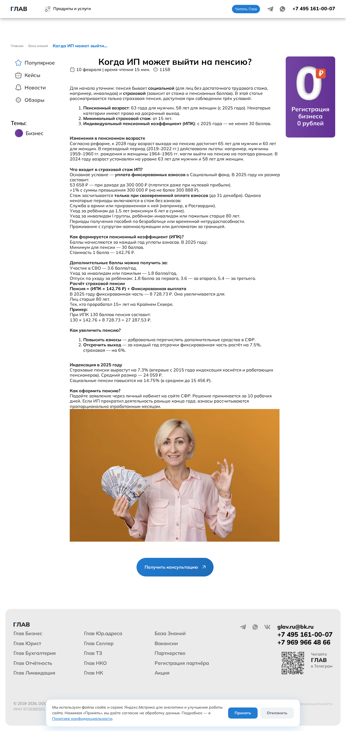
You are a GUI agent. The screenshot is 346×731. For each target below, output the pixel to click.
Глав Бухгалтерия (35, 653)
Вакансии (166, 643)
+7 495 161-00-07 (313, 8)
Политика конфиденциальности (303, 703)
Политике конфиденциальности (82, 718)
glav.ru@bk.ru (295, 626)
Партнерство (170, 653)
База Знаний (170, 633)
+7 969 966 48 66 (303, 642)
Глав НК (93, 673)
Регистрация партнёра (182, 663)
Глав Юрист (27, 643)
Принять (243, 712)
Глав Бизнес (28, 633)
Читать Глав (246, 8)
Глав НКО (95, 663)
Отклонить (277, 712)
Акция (162, 673)
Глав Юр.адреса (103, 633)
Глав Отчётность (33, 663)
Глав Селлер (99, 643)
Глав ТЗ (93, 653)
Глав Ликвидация (34, 673)
